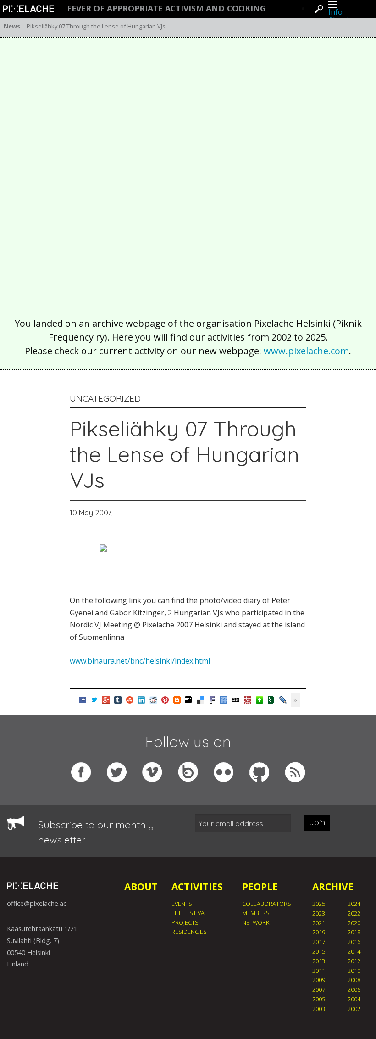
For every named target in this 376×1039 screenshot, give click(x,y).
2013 (318, 961)
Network (255, 922)
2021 (318, 923)
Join (317, 822)
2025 (318, 903)
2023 (318, 913)
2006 (354, 989)
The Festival (189, 913)
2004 (354, 999)
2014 (354, 951)
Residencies (189, 931)
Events (181, 903)
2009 (318, 980)
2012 (354, 961)
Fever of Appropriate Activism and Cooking (166, 9)
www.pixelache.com (306, 351)
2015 (318, 951)
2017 (318, 942)
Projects (185, 922)
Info (335, 12)
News (12, 26)
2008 (354, 980)
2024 (354, 903)
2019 (318, 932)
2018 (354, 932)
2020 (354, 923)
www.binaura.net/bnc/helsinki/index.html (140, 661)
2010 (354, 970)
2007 (318, 989)
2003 (318, 1009)
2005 (318, 999)
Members (256, 913)
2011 (318, 970)
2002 (354, 1009)
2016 (354, 942)
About (141, 886)
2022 (354, 913)
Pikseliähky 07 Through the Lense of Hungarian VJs (96, 26)
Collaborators (266, 903)
